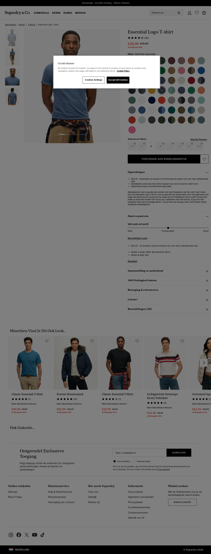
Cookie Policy (123, 71)
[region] (106, 72)
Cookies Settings (93, 80)
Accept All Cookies (118, 80)
